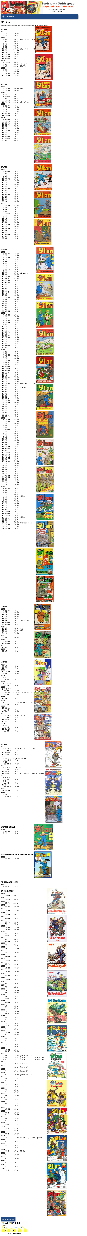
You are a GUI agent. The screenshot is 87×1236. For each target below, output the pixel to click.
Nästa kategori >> (8, 1219)
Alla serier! (10, 16)
